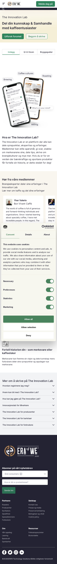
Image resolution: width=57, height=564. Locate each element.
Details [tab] (28, 234)
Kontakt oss (33, 505)
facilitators (6, 511)
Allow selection (28, 327)
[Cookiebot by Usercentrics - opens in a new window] (42, 227)
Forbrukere (6, 520)
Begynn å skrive (36, 36)
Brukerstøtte (33, 535)
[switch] (50, 289)
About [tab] (47, 234)
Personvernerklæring (36, 511)
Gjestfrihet (6, 514)
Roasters (5, 505)
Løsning (5, 535)
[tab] (11, 52)
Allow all (28, 319)
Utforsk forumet (12, 36)
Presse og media (34, 508)
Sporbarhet (6, 542)
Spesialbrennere (8, 517)
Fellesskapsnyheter (36, 532)
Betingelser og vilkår (36, 514)
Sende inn (8, 490)
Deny (28, 335)
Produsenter (6, 508)
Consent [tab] (10, 234)
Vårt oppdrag (7, 532)
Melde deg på (45, 3)
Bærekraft (6, 538)
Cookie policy (33, 517)
